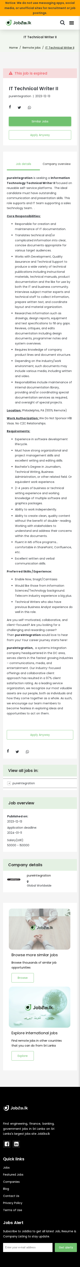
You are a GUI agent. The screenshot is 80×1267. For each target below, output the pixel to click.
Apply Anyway (40, 135)
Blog (6, 1189)
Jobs (6, 1168)
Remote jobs (32, 48)
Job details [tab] (23, 164)
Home (13, 48)
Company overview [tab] (57, 164)
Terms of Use (12, 1210)
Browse (23, 978)
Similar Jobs (40, 121)
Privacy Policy (12, 1203)
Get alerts (66, 1247)
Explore (23, 1056)
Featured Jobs (13, 1175)
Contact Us (11, 1196)
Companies (11, 1182)
